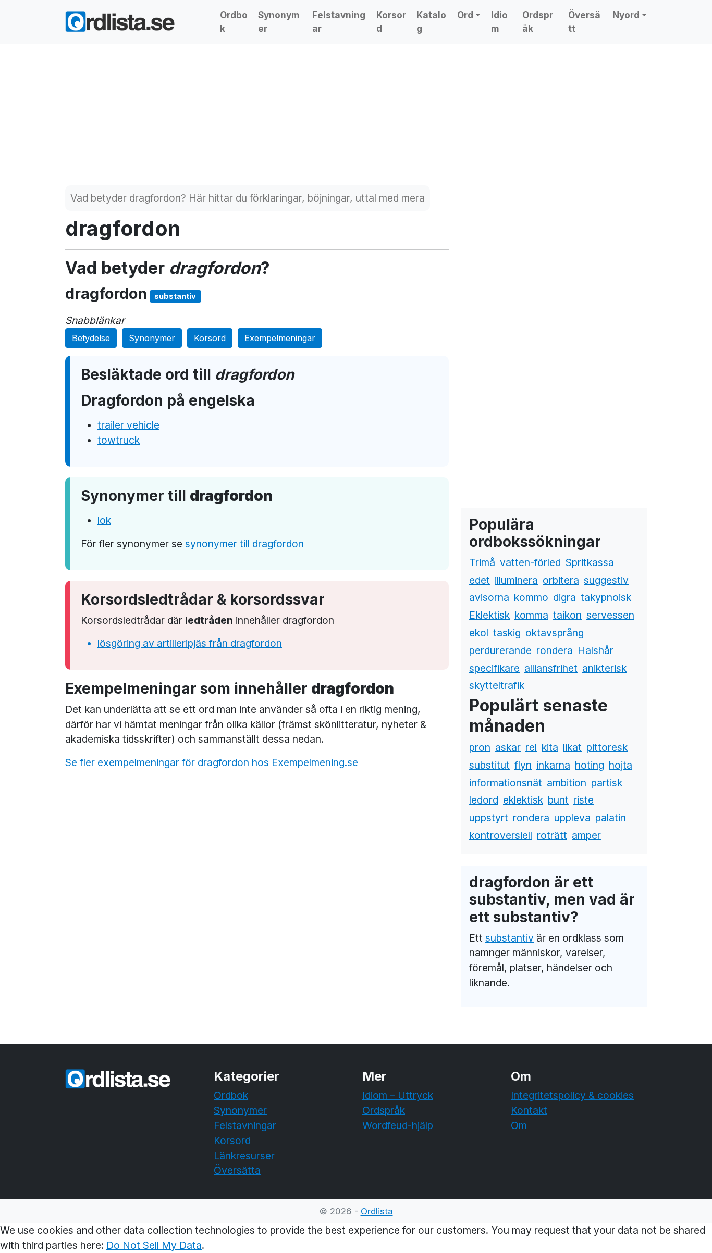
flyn (523, 765)
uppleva (572, 817)
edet (479, 580)
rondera (554, 650)
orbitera (561, 580)
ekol (478, 632)
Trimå (482, 562)
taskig (507, 632)
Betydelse (91, 338)
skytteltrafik (496, 685)
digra (564, 597)
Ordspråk (537, 21)
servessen (610, 615)
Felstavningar (338, 21)
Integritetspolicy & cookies (572, 1095)
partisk (606, 782)
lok (104, 520)
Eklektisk (489, 615)
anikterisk (604, 668)
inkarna (553, 765)
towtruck (118, 440)
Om (519, 1125)
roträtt (552, 835)
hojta (620, 765)
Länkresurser (244, 1155)
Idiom (499, 21)
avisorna (489, 597)
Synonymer (279, 21)
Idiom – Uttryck (397, 1095)
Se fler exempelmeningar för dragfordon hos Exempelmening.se (211, 762)
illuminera (516, 580)
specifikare (494, 668)
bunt (558, 800)
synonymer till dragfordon (244, 543)
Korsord (391, 21)
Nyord (626, 14)
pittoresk (607, 747)
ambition (566, 782)
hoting (589, 765)
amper (586, 835)
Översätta (237, 1170)
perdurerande (500, 650)
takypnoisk (606, 597)
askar (508, 747)
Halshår (595, 650)
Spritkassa (590, 562)
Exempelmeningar (279, 338)
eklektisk (523, 800)
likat (572, 747)
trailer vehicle (128, 425)
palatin (610, 817)
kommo (531, 597)
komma (531, 615)
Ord (465, 14)
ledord (483, 800)
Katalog (431, 21)
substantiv (509, 938)
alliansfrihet (551, 668)
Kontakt (529, 1110)
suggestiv (606, 580)
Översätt (584, 21)
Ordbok (234, 21)
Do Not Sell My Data (154, 1245)
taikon (567, 615)
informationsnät (505, 782)
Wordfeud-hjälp (397, 1125)
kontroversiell (500, 835)
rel (531, 747)
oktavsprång (554, 632)
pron (479, 747)
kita (550, 747)
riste (583, 800)
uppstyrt (488, 817)
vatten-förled (530, 562)
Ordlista (377, 1211)
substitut (489, 765)
